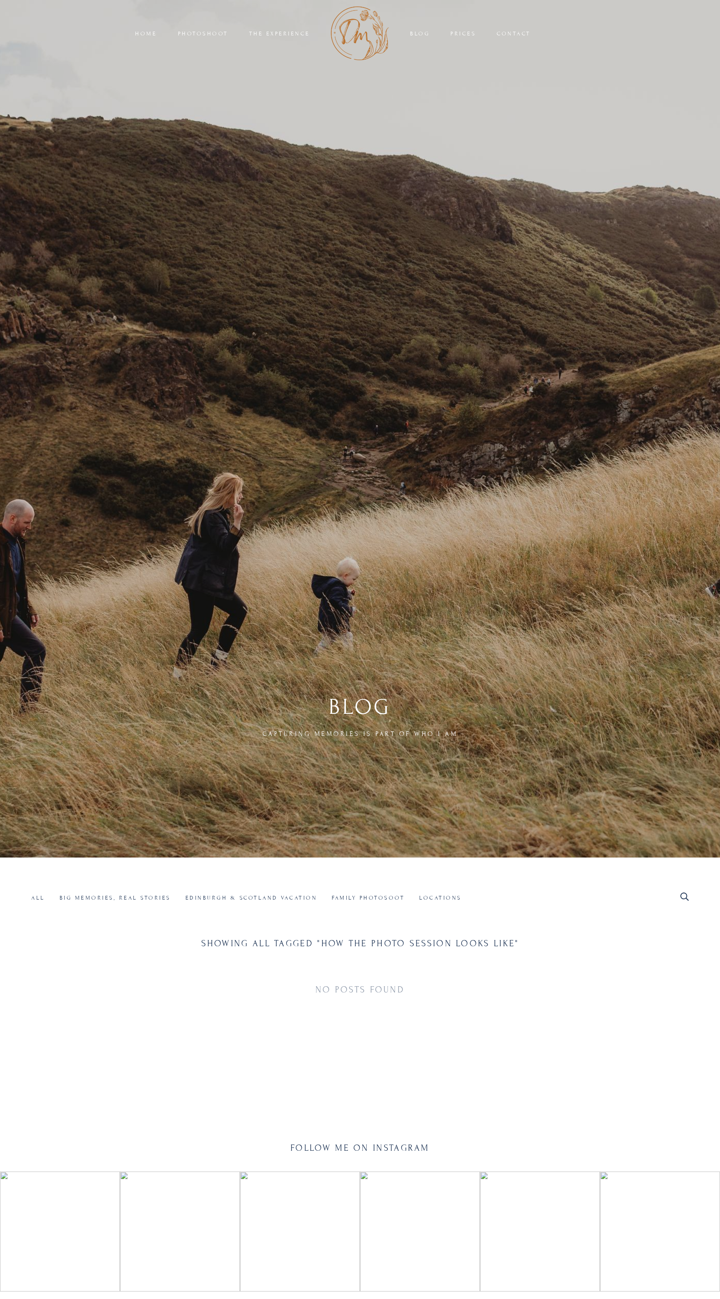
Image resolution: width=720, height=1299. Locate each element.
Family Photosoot (368, 898)
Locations (440, 898)
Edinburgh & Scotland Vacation (251, 898)
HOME (146, 33)
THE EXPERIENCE (279, 33)
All (38, 898)
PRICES (463, 33)
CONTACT (514, 33)
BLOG (420, 33)
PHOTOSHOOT (203, 33)
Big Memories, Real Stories (115, 898)
